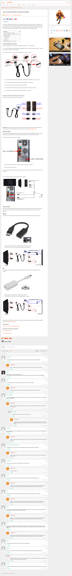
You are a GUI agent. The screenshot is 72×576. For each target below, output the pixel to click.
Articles (7, 4)
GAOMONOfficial (12, 387)
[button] (60, 60)
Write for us (19, 4)
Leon (11, 555)
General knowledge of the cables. (9, 32)
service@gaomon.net (32, 128)
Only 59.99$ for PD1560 (7, 330)
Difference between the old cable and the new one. (12, 34)
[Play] (50, 64)
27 (11, 15)
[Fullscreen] (69, 64)
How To (29, 4)
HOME (3, 4)
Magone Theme (9, 573)
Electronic (33, 4)
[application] (60, 60)
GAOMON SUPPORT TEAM (11, 321)
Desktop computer (7, 35)
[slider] (59, 64)
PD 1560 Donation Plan (7, 333)
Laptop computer (7, 36)
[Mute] (67, 64)
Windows (7, 37)
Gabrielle (8, 548)
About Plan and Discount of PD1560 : (10, 41)
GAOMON (9, 2)
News (14, 4)
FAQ (11, 4)
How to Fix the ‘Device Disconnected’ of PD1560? (11, 326)
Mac (6, 38)
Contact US (24, 4)
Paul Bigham (8, 460)
